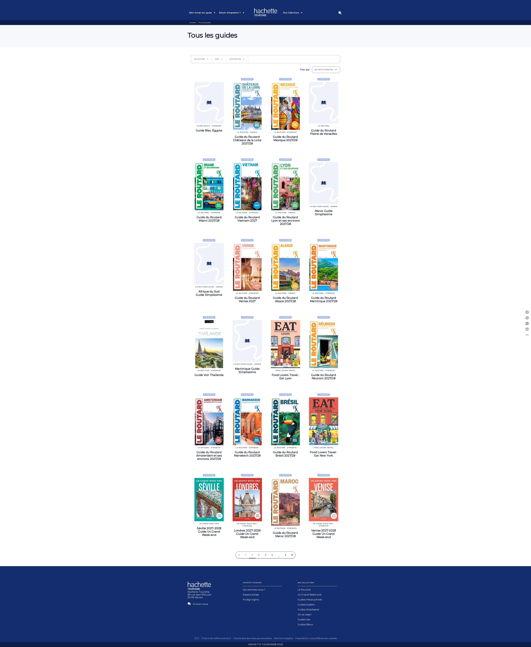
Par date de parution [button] (323, 69)
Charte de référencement (216, 638)
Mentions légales (283, 638)
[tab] (202, 12)
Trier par (305, 70)
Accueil (193, 22)
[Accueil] (265, 12)
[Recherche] (340, 12)
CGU (196, 638)
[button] (201, 59)
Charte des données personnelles (252, 638)
